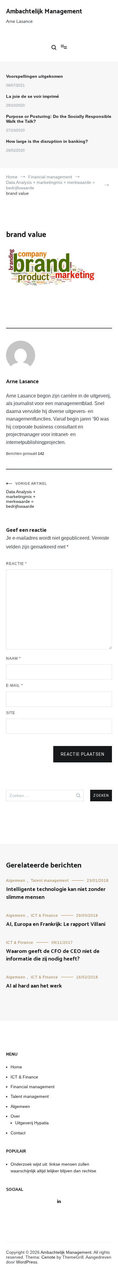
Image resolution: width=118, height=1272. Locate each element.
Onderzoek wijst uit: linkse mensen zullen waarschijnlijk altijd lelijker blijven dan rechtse (53, 1167)
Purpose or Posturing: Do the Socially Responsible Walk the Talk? (58, 119)
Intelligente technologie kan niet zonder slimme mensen (56, 893)
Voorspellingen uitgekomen (34, 76)
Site (10, 713)
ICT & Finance (44, 915)
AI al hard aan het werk (34, 986)
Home (16, 1066)
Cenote (48, 1257)
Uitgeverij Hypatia (32, 1122)
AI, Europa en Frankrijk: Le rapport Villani (55, 924)
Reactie (16, 564)
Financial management (32, 1086)
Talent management (50, 880)
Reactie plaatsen (82, 754)
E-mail (14, 685)
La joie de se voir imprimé (32, 96)
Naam (13, 658)
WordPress (26, 1262)
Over (15, 1116)
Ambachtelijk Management (44, 11)
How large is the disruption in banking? (47, 141)
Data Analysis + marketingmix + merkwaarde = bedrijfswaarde (26, 495)
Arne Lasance (22, 381)
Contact (18, 1132)
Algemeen (15, 880)
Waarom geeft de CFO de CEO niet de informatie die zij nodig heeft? (53, 955)
